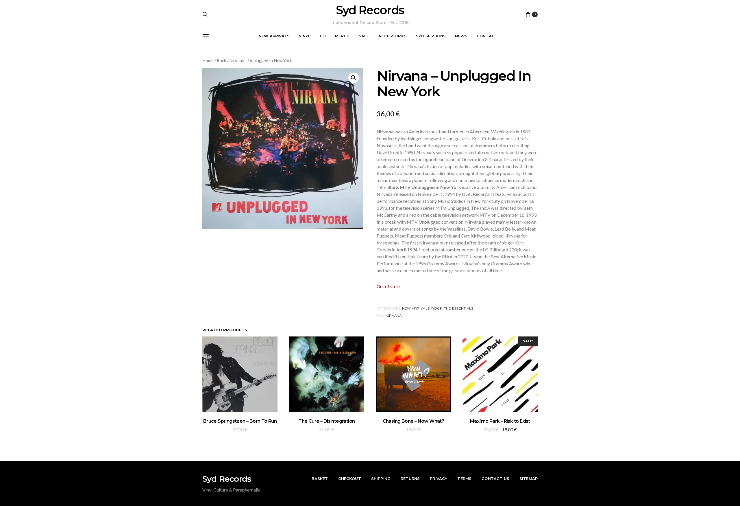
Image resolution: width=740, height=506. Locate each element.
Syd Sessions (431, 36)
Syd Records (370, 10)
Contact (487, 36)
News (461, 36)
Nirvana (394, 316)
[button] (353, 78)
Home (208, 60)
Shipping (381, 478)
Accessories (392, 36)
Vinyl (304, 36)
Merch (342, 36)
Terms (464, 478)
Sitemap (528, 478)
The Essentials (458, 308)
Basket (320, 478)
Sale (364, 36)
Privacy (438, 478)
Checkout (349, 478)
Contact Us (495, 478)
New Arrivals (274, 36)
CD (323, 36)
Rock (221, 60)
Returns (410, 478)
